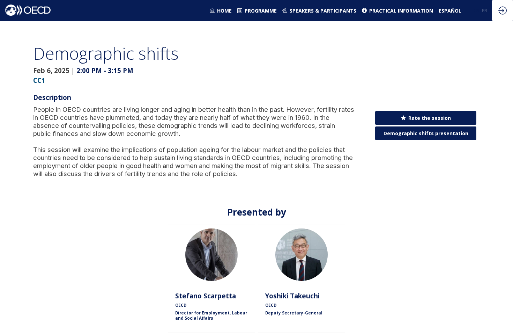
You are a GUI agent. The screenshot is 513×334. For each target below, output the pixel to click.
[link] (221, 10)
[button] (476, 10)
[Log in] (502, 10)
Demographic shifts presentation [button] (426, 133)
